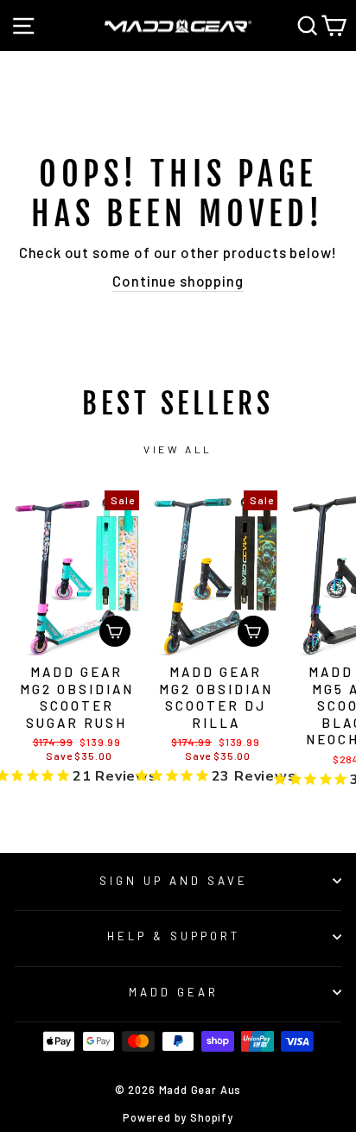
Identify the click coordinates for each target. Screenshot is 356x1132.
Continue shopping (177, 280)
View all (178, 449)
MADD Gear (174, 992)
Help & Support (173, 936)
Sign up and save (173, 881)
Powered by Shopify (178, 1117)
